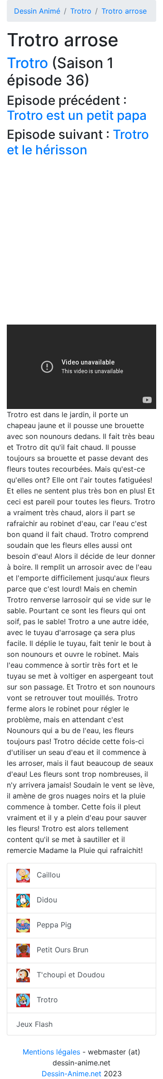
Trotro (80, 10)
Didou (43, 899)
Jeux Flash (34, 1024)
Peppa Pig (51, 924)
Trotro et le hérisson (78, 142)
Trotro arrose (124, 10)
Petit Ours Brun (59, 949)
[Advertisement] (81, 243)
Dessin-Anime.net (71, 1073)
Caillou (45, 874)
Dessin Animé (37, 10)
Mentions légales (51, 1051)
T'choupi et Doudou (67, 974)
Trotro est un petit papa (77, 115)
